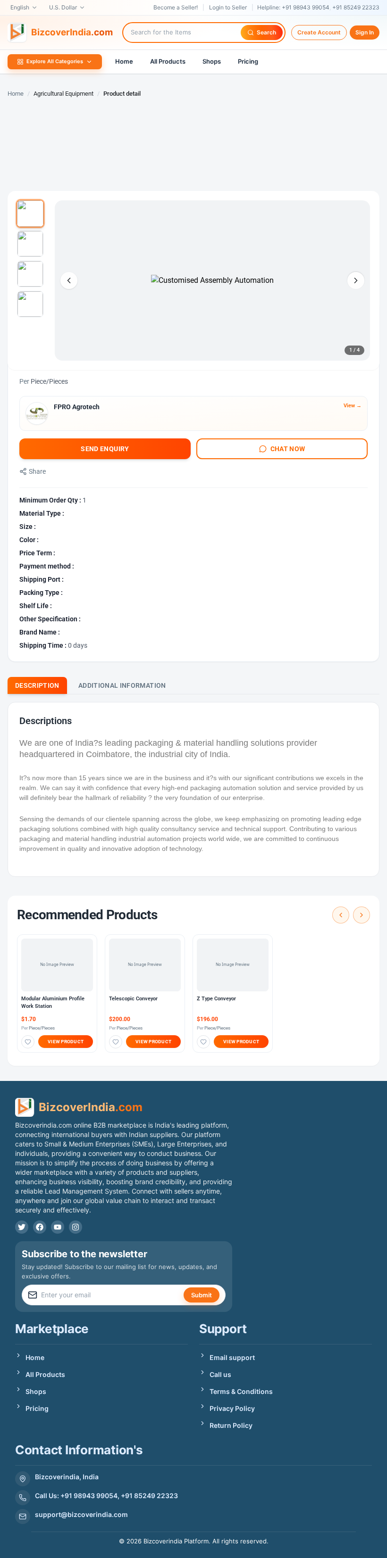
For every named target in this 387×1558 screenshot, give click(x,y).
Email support (232, 1357)
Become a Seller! (175, 7)
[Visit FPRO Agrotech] (36, 413)
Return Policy (231, 1425)
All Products (167, 61)
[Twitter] (21, 1227)
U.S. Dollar (63, 7)
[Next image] (355, 280)
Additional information (122, 685)
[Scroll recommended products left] (340, 915)
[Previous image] (68, 280)
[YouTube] (57, 1227)
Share (37, 471)
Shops (211, 61)
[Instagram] (75, 1227)
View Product (66, 1041)
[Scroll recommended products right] (361, 915)
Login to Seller (228, 7)
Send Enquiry (105, 449)
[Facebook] (39, 1227)
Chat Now (287, 449)
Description (37, 685)
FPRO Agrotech (77, 407)
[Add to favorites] (27, 1041)
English (19, 7)
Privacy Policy (232, 1408)
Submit (201, 1295)
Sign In (364, 32)
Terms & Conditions (241, 1391)
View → (353, 406)
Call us (220, 1374)
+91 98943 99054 (305, 7)
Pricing (248, 61)
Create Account (319, 32)
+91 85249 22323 (355, 7)
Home (124, 61)
